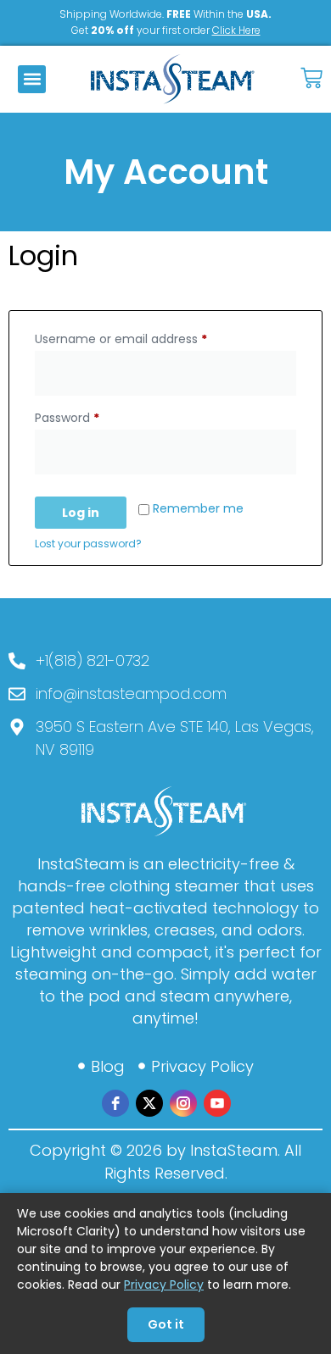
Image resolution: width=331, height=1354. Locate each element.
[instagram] (183, 1103)
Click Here (236, 30)
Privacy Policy (164, 1284)
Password (92, 416)
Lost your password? (88, 543)
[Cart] (311, 76)
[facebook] (115, 1103)
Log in (80, 512)
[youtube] (217, 1103)
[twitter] (149, 1103)
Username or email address (146, 337)
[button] (32, 79)
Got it (166, 1324)
